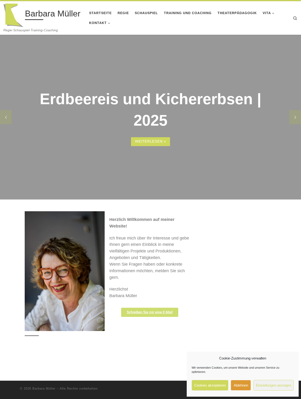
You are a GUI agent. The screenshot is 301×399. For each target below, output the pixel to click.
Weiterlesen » (150, 141)
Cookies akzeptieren (210, 385)
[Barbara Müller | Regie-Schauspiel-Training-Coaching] (13, 15)
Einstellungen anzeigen (273, 385)
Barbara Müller (43, 388)
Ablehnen (241, 385)
